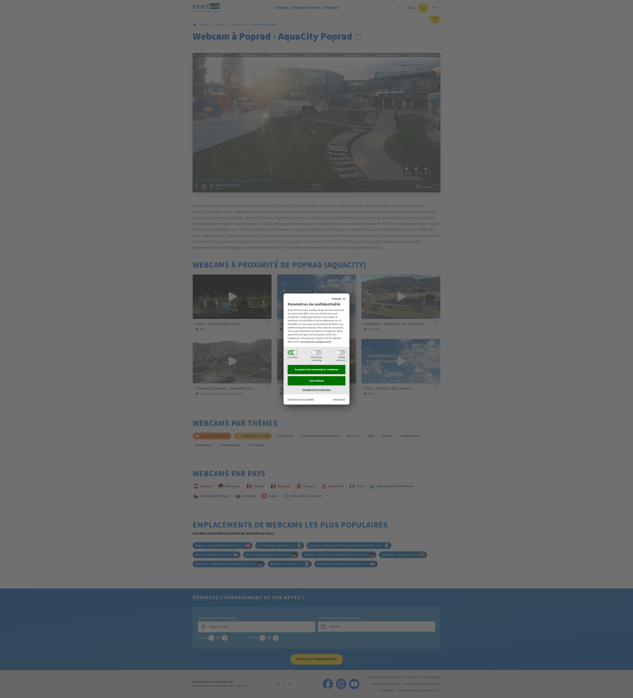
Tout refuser (316, 381)
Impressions (339, 399)
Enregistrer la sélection (316, 390)
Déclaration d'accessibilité (301, 399)
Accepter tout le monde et (316, 369)
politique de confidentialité (315, 341)
